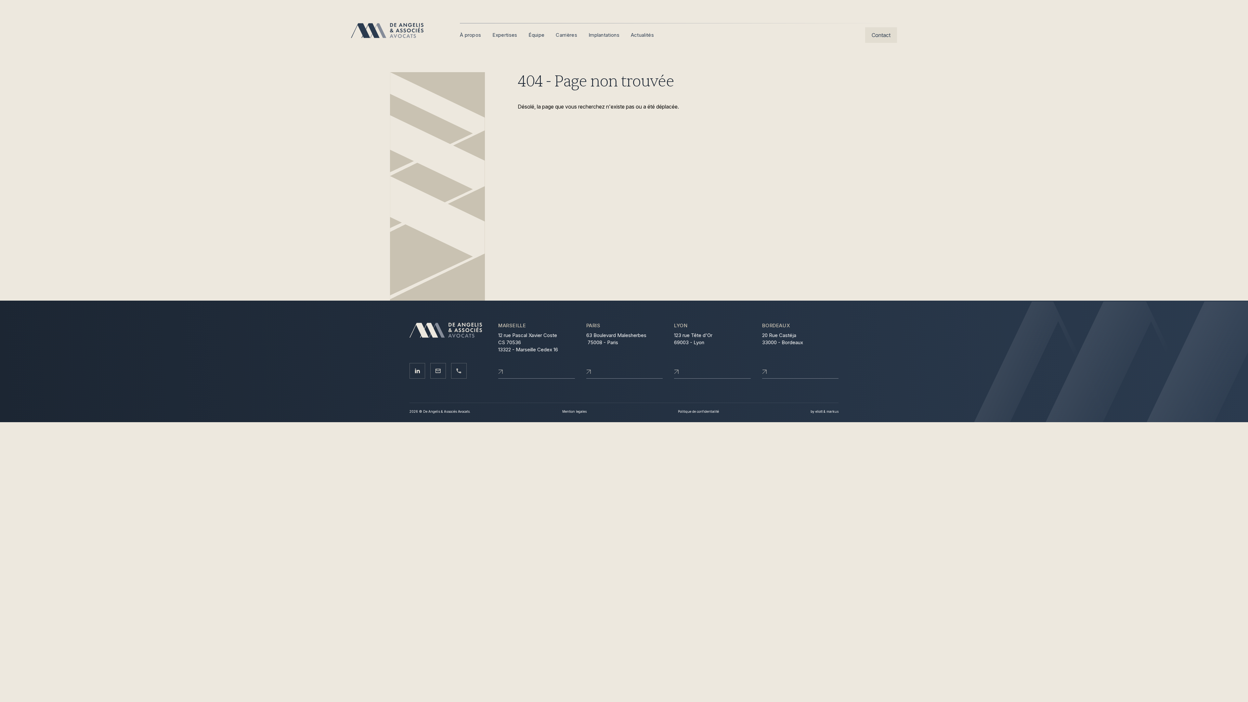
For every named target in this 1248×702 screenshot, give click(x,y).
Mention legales (574, 411)
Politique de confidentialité (698, 411)
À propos (470, 35)
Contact (881, 35)
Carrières (566, 35)
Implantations (604, 35)
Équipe (536, 35)
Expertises (504, 35)
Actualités (642, 35)
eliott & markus (826, 411)
